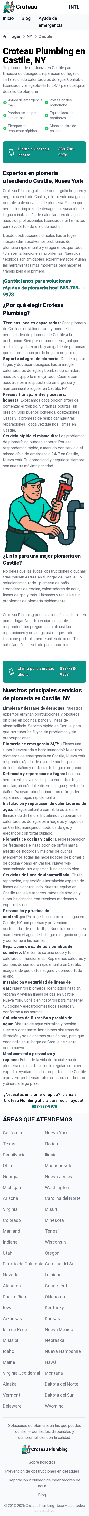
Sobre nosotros (42, 1462)
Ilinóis (51, 1154)
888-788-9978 (44, 1106)
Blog (26, 18)
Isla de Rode (15, 1329)
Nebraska (54, 1340)
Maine (9, 1362)
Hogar (14, 36)
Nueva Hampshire (63, 1351)
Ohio (7, 1165)
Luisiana (53, 1274)
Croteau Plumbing (40, 1506)
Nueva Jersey (58, 1176)
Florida (51, 1143)
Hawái (51, 1362)
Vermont (11, 1395)
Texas (9, 1143)
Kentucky (54, 1307)
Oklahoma (55, 1296)
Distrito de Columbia (23, 1263)
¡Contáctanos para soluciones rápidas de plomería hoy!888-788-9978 (41, 288)
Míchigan (12, 1187)
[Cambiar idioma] (75, 7)
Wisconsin (55, 1242)
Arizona (10, 1198)
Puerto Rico (14, 1296)
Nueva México (59, 1329)
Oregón (52, 1253)
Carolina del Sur (60, 1263)
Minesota (54, 1220)
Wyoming (54, 1405)
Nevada (10, 1274)
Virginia (10, 1209)
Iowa (8, 1307)
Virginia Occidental (21, 1373)
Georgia (10, 1176)
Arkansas (12, 1318)
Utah (7, 1253)
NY (29, 36)
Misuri (51, 1209)
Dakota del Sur (59, 1395)
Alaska (10, 1384)
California (12, 1132)
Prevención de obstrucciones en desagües (42, 1471)
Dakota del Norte (61, 1384)
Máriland (11, 1231)
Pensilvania (14, 1154)
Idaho (8, 1351)
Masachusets (59, 1165)
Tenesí (52, 1231)
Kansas (52, 1318)
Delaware (12, 1405)
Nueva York (56, 1132)
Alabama (12, 1285)
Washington (57, 1187)
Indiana (10, 1242)
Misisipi (10, 1340)
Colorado (12, 1220)
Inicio (8, 18)
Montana (54, 1373)
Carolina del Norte (63, 1198)
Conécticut (56, 1285)
